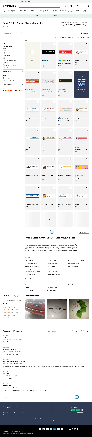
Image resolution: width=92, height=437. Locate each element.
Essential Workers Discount (38, 418)
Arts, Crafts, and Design (31, 263)
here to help (12, 412)
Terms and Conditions (27, 428)
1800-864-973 (5, 428)
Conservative (28, 284)
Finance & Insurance (52, 263)
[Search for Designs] (21, 33)
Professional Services (73, 263)
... (8, 20)
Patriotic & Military (51, 290)
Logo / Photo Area (7, 84)
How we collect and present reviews (12, 300)
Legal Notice (34, 428)
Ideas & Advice (37, 1)
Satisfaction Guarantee (56, 420)
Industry (5, 43)
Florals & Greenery (29, 290)
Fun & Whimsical (51, 282)
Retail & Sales (21, 20)
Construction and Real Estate (32, 271)
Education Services (30, 274)
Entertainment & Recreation (54, 260)
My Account (34, 409)
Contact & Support (36, 411)
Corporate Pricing (6, 1)
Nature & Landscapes (52, 287)
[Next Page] (56, 232)
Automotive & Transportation (32, 266)
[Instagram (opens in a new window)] (72, 429)
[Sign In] (82, 6)
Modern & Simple (51, 284)
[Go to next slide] (90, 15)
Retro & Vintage (72, 284)
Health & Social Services (53, 269)
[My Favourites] (77, 6)
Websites (53, 416)
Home (4, 20)
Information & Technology (53, 274)
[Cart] (88, 6)
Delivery (33, 413)
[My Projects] (71, 6)
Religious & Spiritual (73, 266)
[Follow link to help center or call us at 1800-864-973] (65, 6)
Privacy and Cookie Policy (17, 428)
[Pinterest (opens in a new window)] (77, 429)
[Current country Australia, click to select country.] (87, 429)
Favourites (85, 33)
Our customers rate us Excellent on (79, 416)
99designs (30, 1)
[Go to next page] (87, 397)
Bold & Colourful (29, 282)
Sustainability (54, 418)
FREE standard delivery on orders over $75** (47, 15)
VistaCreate (23, 1)
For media (53, 415)
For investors (54, 413)
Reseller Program (15, 1)
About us (53, 409)
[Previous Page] (47, 232)
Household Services (52, 271)
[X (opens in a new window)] (75, 429)
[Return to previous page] (69, 397)
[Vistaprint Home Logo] (9, 6)
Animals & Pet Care (30, 260)
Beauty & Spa (28, 269)
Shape (4, 75)
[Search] (58, 6)
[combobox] (38, 6)
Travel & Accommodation (74, 269)
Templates (13, 20)
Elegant (27, 287)
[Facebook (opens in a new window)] (70, 429)
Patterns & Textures (73, 282)
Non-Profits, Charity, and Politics (76, 260)
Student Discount (35, 416)
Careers (53, 411)
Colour (4, 88)
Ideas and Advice (35, 415)
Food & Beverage (51, 266)
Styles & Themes (7, 71)
